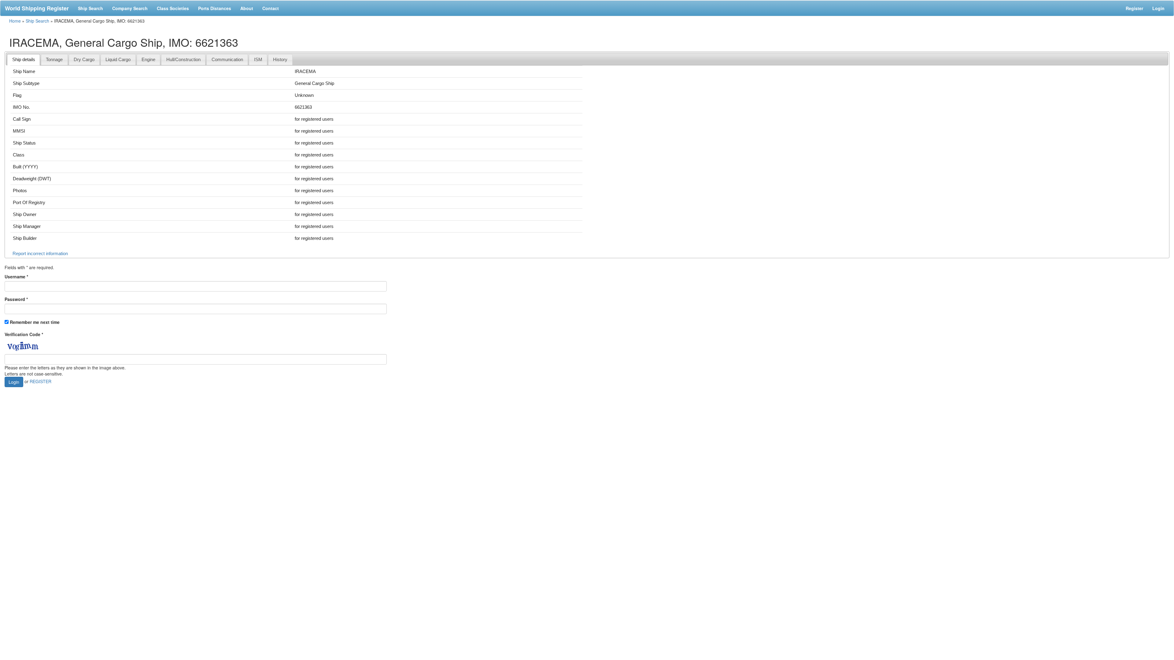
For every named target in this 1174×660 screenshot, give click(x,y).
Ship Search (90, 8)
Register (1134, 8)
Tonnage (54, 59)
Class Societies (173, 8)
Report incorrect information (40, 253)
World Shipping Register (37, 8)
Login (1158, 8)
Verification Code (24, 334)
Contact (270, 8)
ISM (258, 59)
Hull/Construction (183, 59)
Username (16, 276)
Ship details (23, 59)
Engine (148, 59)
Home (15, 21)
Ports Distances (214, 8)
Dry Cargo (84, 59)
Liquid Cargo (118, 59)
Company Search (130, 8)
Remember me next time (35, 322)
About (246, 8)
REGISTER (40, 381)
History (280, 59)
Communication (227, 59)
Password (16, 299)
